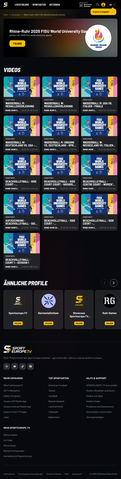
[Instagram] (7, 366)
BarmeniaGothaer (48, 313)
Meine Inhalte (10, 435)
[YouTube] (15, 366)
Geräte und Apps (94, 396)
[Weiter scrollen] (113, 283)
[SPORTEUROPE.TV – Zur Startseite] (6, 5)
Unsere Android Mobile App (17, 406)
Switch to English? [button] (101, 11)
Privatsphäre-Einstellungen (30, 474)
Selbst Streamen (12, 396)
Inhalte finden (93, 401)
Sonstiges (16, 14)
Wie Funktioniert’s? (13, 385)
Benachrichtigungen (14, 450)
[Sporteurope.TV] (18, 301)
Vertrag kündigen (95, 417)
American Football (58, 385)
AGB (66, 474)
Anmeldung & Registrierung (18, 456)
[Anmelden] (103, 5)
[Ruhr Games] (110, 301)
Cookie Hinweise (53, 474)
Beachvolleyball (56, 401)
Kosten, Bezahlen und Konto (100, 390)
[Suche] (97, 4)
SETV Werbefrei (12, 390)
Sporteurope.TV (18, 313)
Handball (53, 396)
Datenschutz (9, 474)
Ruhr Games (110, 313)
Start (6, 14)
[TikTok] (22, 366)
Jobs (6, 417)
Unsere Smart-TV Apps (15, 412)
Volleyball (53, 412)
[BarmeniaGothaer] (48, 301)
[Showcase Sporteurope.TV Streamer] (79, 301)
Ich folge (8, 440)
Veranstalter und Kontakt (99, 412)
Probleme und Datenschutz (100, 406)
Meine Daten (10, 445)
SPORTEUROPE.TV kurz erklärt (101, 385)
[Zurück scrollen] (104, 283)
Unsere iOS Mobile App (15, 401)
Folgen (17, 43)
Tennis (52, 390)
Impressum (77, 474)
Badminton (54, 417)
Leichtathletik (56, 406)
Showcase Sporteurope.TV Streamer (79, 315)
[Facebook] (30, 366)
